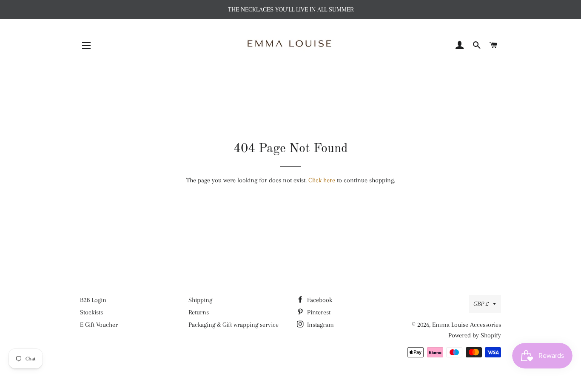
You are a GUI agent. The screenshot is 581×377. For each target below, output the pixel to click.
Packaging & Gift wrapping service (233, 324)
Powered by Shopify (474, 335)
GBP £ (481, 304)
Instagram (319, 324)
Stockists (91, 312)
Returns (198, 312)
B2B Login (93, 300)
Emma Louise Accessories (466, 324)
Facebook (318, 300)
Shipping (200, 300)
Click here (321, 180)
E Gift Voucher (99, 324)
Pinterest (317, 312)
